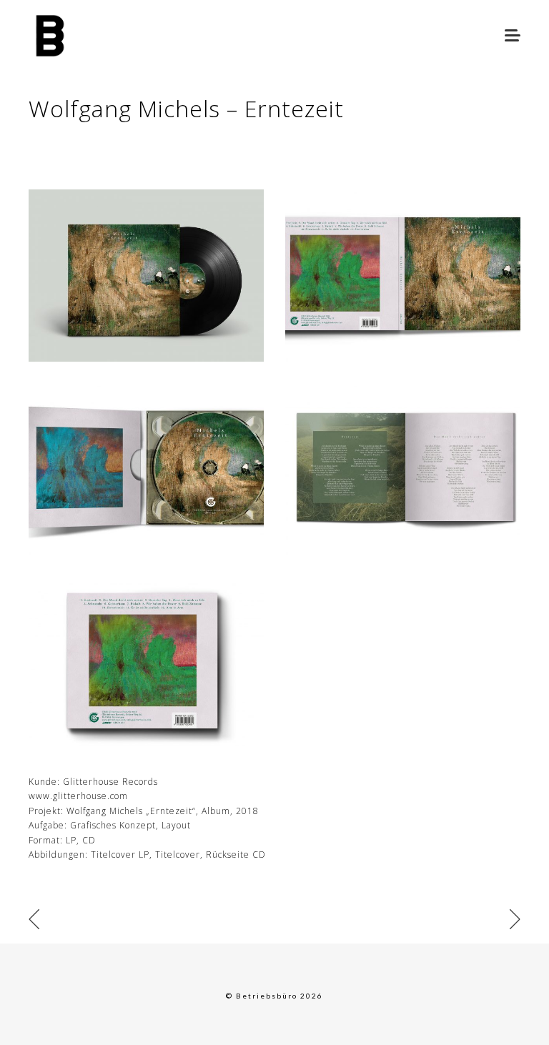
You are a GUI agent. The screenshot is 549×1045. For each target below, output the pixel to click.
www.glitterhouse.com (78, 796)
